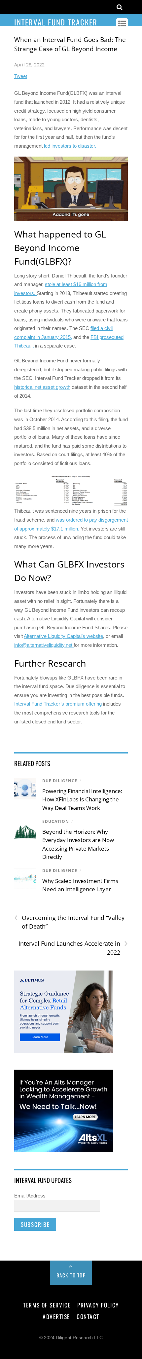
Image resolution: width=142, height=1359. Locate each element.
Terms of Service (46, 1305)
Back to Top (71, 1275)
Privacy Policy (98, 1305)
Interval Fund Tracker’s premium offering (58, 704)
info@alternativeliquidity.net (43, 645)
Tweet (20, 76)
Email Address (30, 1195)
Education (55, 821)
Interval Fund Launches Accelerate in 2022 (73, 947)
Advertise (56, 1316)
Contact (88, 1316)
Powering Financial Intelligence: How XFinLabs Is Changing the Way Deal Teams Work (82, 799)
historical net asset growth (42, 387)
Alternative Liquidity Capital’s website (63, 636)
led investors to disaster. (70, 146)
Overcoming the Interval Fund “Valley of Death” (69, 922)
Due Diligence (59, 781)
